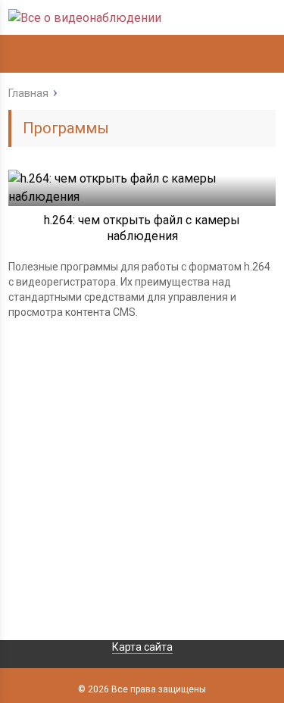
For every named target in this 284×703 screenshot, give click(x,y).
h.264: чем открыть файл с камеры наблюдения (142, 228)
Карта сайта (142, 647)
